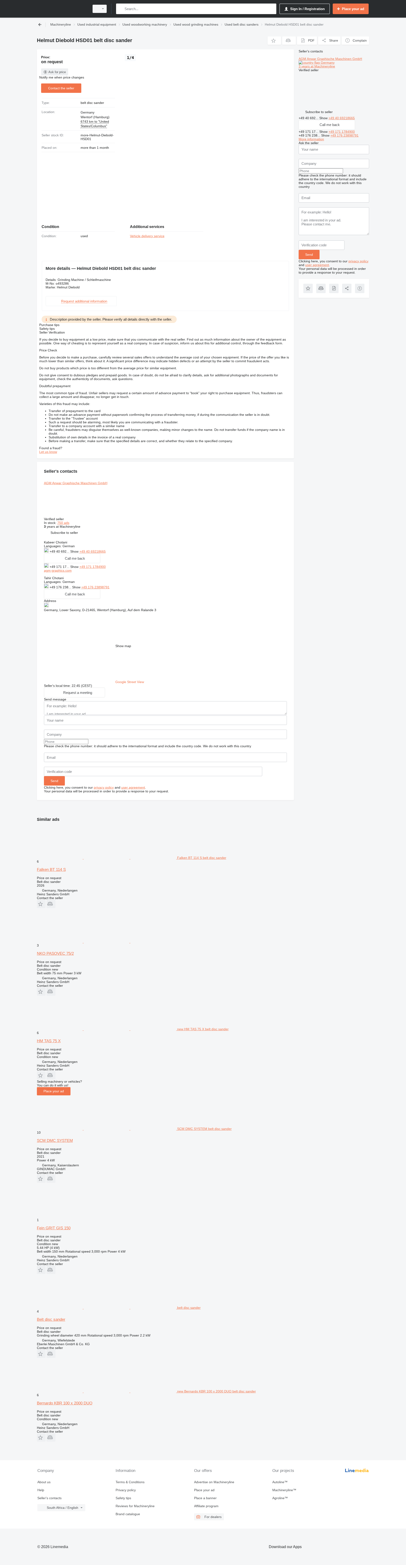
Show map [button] (123, 646)
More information (311, 139)
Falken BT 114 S (51, 869)
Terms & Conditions (130, 1482)
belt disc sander (92, 103)
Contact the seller (61, 88)
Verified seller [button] (54, 519)
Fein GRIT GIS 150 (53, 1228)
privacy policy (104, 787)
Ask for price (57, 72)
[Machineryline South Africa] (62, 8)
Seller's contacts (49, 1498)
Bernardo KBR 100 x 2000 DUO (64, 1403)
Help (40, 1490)
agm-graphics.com (58, 570)
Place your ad (53, 1091)
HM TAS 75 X (49, 1041)
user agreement (133, 787)
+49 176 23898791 (95, 587)
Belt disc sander (51, 1319)
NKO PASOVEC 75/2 (55, 953)
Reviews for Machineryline (135, 1506)
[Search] (121, 9)
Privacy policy (126, 1490)
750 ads (63, 523)
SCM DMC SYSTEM (55, 1140)
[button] (274, 40)
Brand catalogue (128, 1514)
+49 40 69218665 (92, 551)
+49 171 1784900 (92, 567)
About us (44, 1482)
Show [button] (74, 551)
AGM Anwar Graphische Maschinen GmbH (75, 483)
